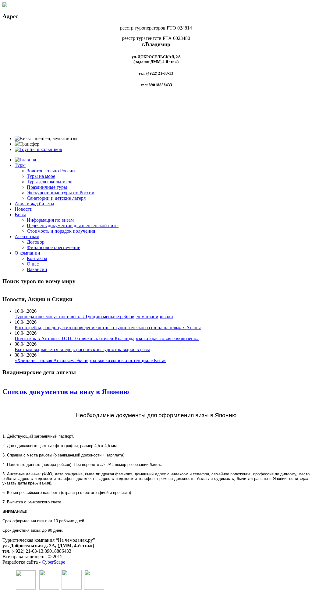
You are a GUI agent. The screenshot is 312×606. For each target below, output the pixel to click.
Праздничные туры (47, 187)
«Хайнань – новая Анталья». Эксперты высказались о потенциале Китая (90, 360)
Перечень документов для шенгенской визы (73, 225)
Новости (24, 209)
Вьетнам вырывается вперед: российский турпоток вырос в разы (82, 349)
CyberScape (53, 562)
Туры (20, 165)
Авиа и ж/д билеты (34, 203)
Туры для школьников (50, 181)
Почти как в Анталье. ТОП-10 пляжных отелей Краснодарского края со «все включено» (107, 338)
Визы (20, 214)
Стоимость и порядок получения (61, 231)
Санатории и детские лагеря (56, 198)
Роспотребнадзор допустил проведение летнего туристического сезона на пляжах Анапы (108, 327)
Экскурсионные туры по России (60, 192)
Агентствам (27, 236)
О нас (33, 263)
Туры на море (41, 176)
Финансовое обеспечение (53, 247)
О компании (27, 252)
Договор (35, 242)
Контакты (37, 258)
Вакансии (37, 269)
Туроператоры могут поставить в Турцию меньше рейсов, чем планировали (94, 316)
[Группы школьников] (38, 149)
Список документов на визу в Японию (65, 392)
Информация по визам (50, 220)
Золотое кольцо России (51, 170)
